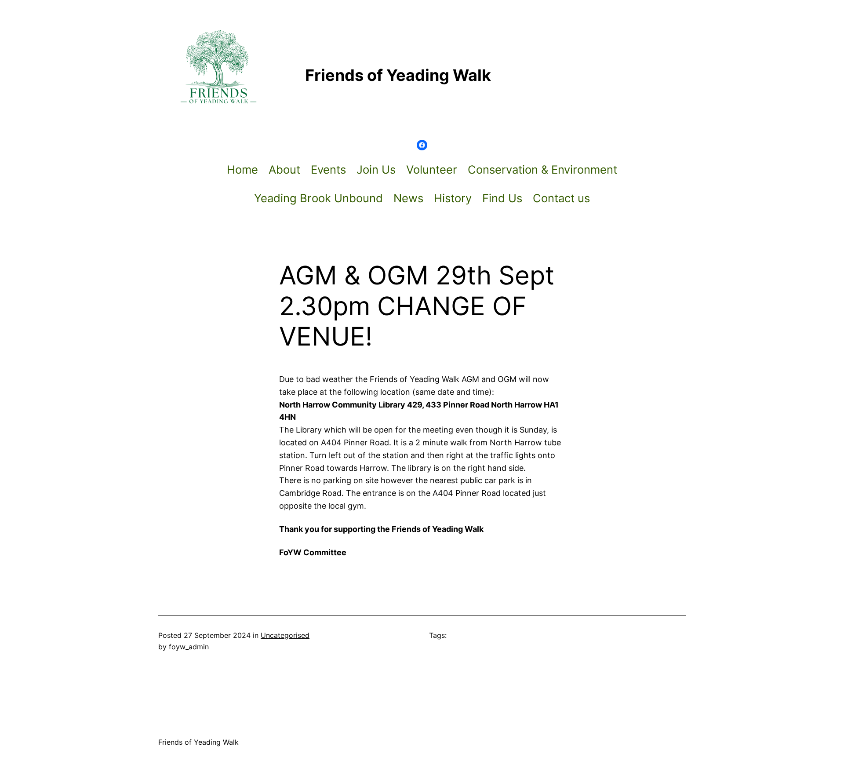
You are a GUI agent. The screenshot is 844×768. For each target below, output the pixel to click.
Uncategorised (285, 635)
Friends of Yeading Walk (198, 742)
